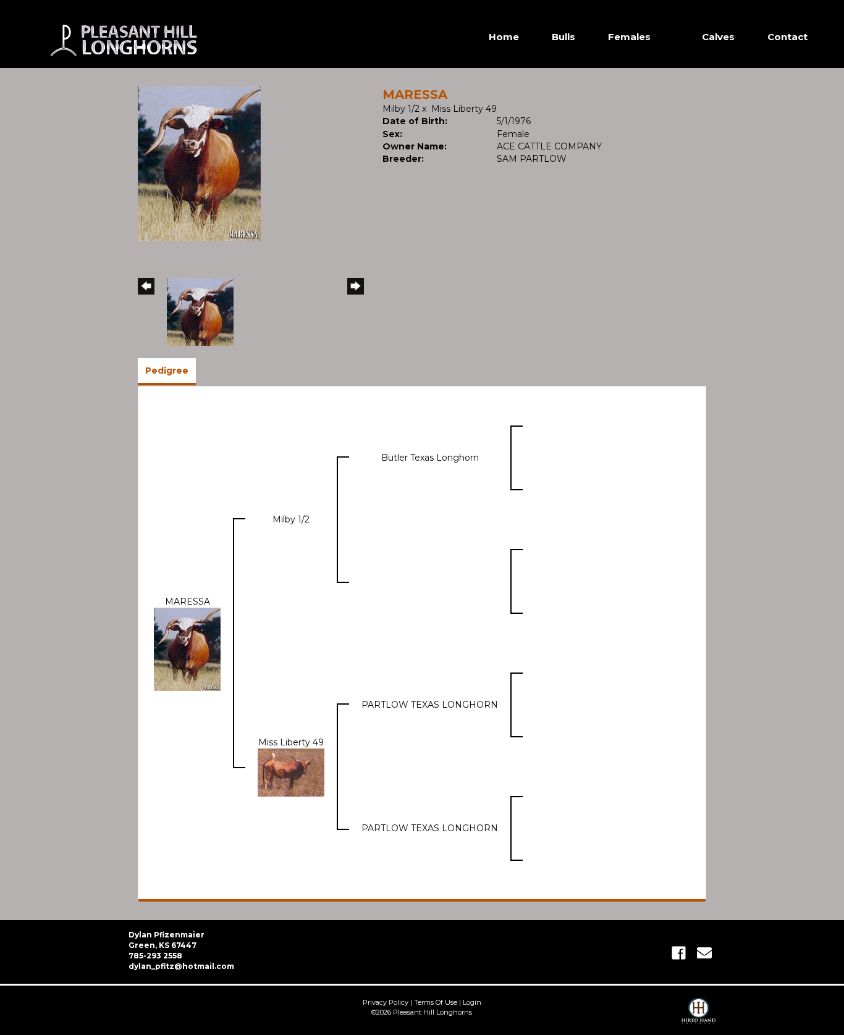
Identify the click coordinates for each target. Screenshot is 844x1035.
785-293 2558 (155, 955)
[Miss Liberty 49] (291, 771)
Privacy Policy (385, 1002)
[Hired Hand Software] (698, 1016)
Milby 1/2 (401, 108)
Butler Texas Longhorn (430, 457)
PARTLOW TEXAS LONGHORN (429, 704)
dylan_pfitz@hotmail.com (181, 966)
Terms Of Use (435, 1002)
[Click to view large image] (199, 163)
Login (472, 1002)
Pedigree (166, 370)
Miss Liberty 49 (464, 108)
